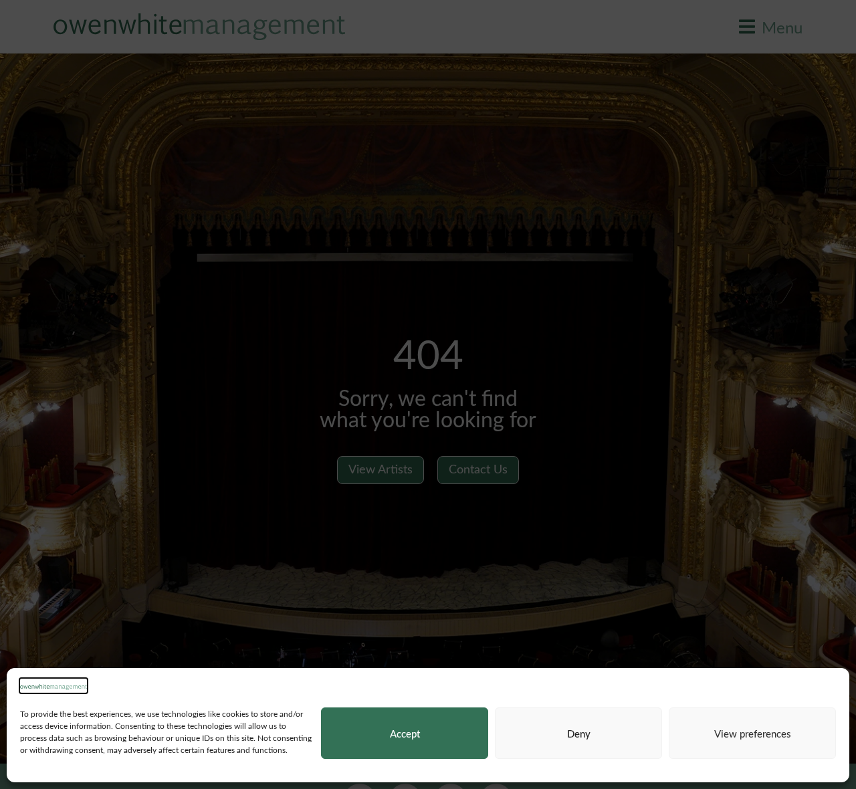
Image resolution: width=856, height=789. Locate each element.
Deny (579, 733)
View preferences (752, 733)
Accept (405, 733)
